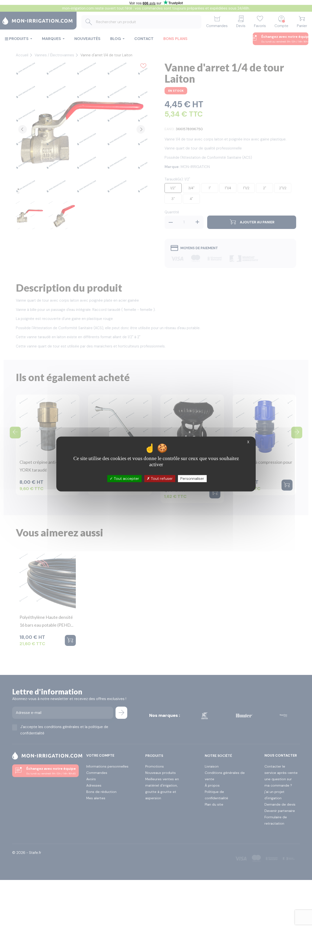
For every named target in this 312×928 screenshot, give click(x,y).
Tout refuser (161, 478)
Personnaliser (192, 478)
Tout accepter (126, 478)
